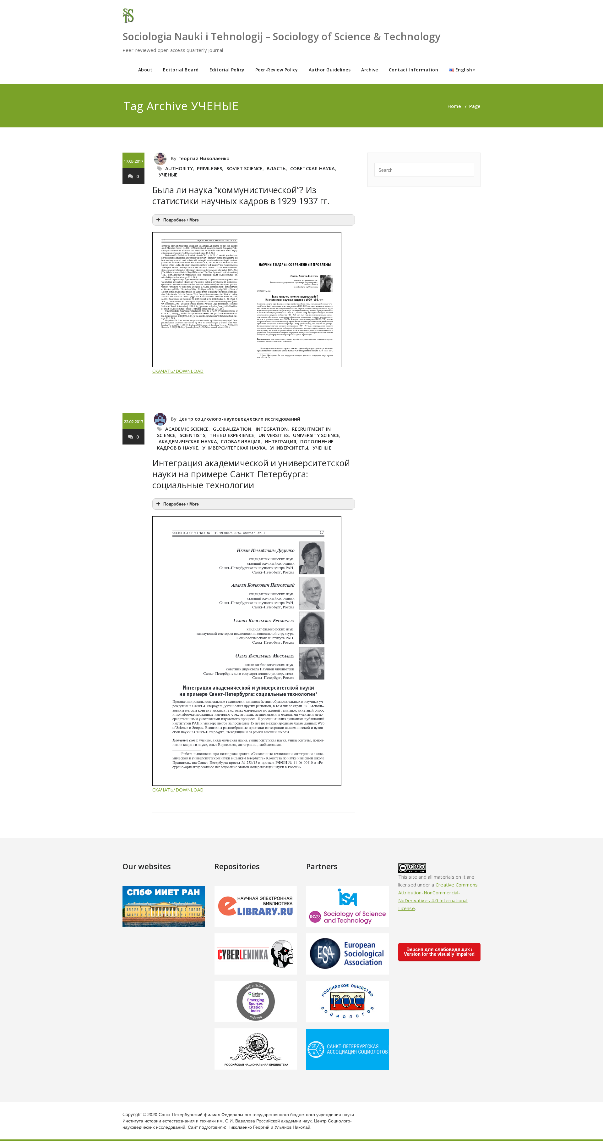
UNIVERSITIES (273, 435)
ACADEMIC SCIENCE (187, 429)
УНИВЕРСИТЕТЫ (289, 448)
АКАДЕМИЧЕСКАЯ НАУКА (188, 441)
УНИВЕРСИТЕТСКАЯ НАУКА (234, 448)
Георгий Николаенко (204, 158)
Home (454, 106)
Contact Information (413, 70)
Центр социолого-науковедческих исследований (239, 419)
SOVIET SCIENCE (244, 168)
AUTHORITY (179, 168)
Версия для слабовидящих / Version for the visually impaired (439, 952)
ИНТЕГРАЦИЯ (280, 441)
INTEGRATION (272, 429)
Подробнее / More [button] (181, 220)
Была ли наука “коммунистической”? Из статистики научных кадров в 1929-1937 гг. (241, 195)
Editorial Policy (227, 70)
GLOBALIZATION (232, 429)
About (145, 70)
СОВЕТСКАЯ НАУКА (312, 168)
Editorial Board (181, 70)
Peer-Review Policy (276, 70)
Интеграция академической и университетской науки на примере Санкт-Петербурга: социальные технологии (251, 474)
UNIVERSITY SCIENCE (316, 435)
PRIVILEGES (209, 168)
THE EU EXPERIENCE (231, 435)
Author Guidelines (330, 70)
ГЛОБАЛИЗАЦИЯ (240, 441)
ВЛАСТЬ (276, 168)
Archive (369, 70)
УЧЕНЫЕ (168, 174)
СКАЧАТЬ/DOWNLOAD (178, 371)
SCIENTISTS (192, 435)
